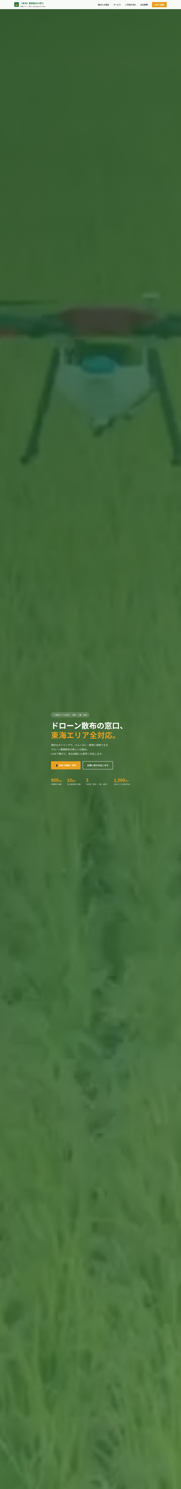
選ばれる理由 (103, 4)
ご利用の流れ (130, 4)
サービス (117, 4)
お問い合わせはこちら (97, 765)
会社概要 (144, 4)
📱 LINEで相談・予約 (66, 765)
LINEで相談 (159, 4)
